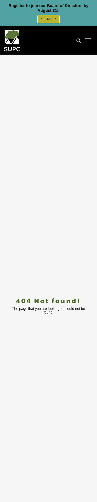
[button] (78, 41)
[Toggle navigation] (88, 40)
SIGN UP (48, 19)
